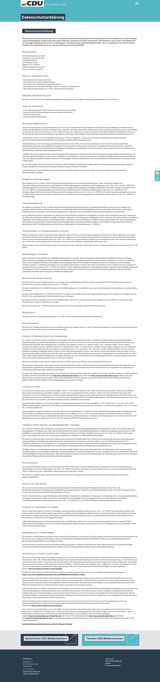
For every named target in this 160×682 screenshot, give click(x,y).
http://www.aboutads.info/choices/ (66, 375)
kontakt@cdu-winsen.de (31, 671)
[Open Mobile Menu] (137, 3)
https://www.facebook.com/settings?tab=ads (45, 616)
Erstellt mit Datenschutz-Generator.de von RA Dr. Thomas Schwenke (47, 624)
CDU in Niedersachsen (31, 673)
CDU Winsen (27, 659)
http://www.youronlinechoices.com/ (105, 375)
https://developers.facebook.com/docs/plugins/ (45, 569)
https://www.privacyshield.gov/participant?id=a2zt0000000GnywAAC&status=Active (54, 574)
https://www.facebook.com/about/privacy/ (46, 605)
